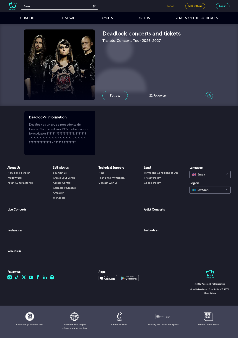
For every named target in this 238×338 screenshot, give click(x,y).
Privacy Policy (152, 177)
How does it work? (18, 172)
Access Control (62, 182)
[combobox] (210, 174)
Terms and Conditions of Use (161, 172)
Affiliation (58, 192)
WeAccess (59, 197)
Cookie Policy (152, 182)
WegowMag (14, 177)
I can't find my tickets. (112, 177)
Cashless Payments (64, 187)
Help (101, 172)
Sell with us (60, 172)
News (170, 6)
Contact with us (108, 182)
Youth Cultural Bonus (20, 182)
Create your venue (64, 177)
